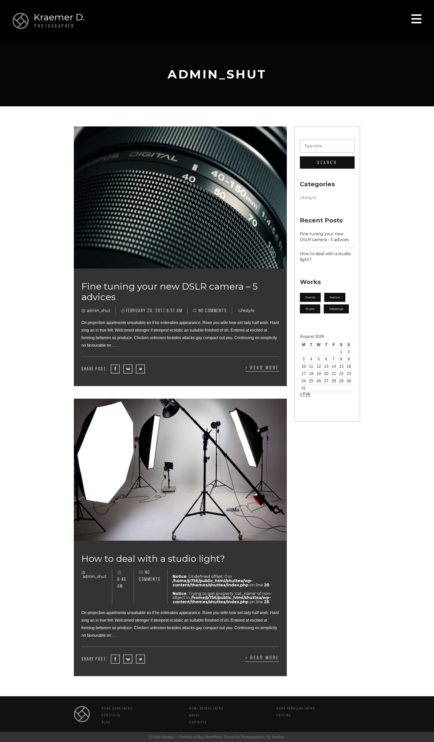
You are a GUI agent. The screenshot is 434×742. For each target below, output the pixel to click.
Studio (310, 309)
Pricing (284, 715)
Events (310, 297)
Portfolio (111, 715)
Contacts (197, 722)
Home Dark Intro (117, 708)
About (194, 715)
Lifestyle (308, 197)
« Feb (305, 394)
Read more (264, 367)
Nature (335, 297)
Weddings (336, 309)
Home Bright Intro (206, 708)
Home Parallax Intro (296, 708)
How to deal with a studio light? (325, 256)
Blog (106, 722)
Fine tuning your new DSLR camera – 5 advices (324, 236)
